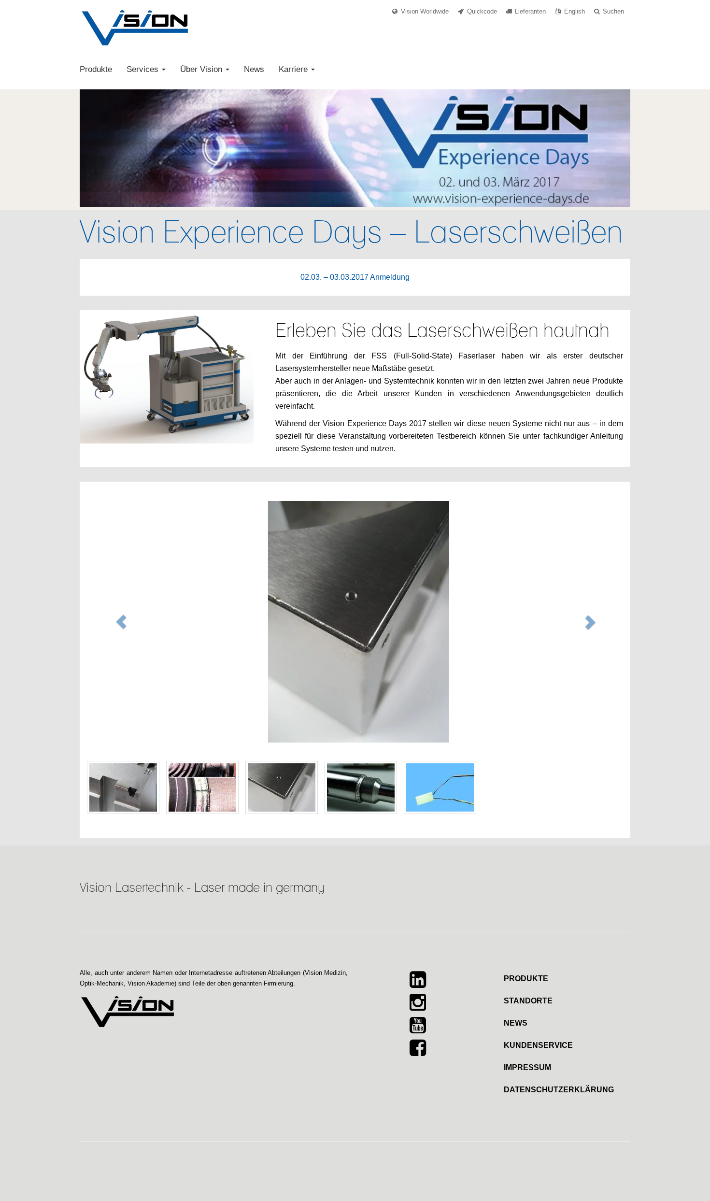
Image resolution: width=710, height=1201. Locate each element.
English (574, 11)
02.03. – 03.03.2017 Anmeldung (355, 277)
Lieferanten (530, 11)
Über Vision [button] (202, 69)
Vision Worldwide (425, 11)
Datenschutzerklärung (559, 1090)
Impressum (527, 1067)
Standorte (528, 1001)
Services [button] (144, 69)
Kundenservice (538, 1045)
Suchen (613, 11)
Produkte (96, 69)
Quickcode (482, 11)
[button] (121, 622)
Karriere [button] (294, 69)
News (254, 69)
